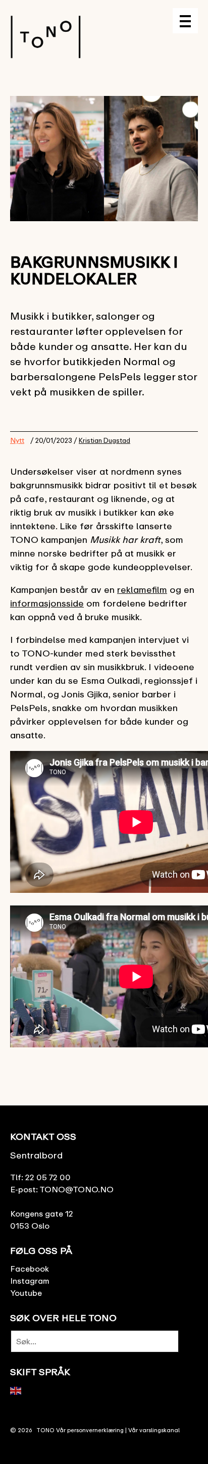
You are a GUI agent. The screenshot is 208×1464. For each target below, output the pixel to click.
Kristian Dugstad (104, 440)
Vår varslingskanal (154, 1430)
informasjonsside (47, 603)
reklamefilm (142, 589)
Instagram (29, 1281)
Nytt (17, 440)
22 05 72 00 (48, 1177)
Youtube (26, 1293)
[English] (16, 1390)
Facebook (29, 1269)
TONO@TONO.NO (76, 1189)
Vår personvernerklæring (90, 1430)
